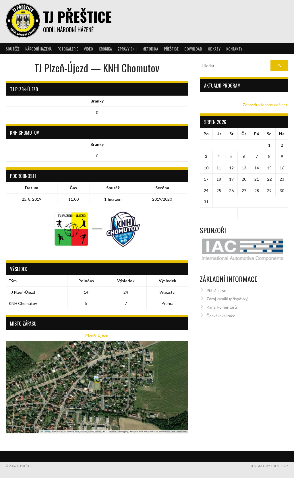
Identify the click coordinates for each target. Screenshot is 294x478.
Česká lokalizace (220, 315)
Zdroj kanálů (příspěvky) (227, 298)
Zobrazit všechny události (265, 104)
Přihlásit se (216, 290)
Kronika (105, 49)
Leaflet (46, 431)
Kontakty (234, 49)
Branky (97, 100)
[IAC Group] (244, 250)
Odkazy (214, 49)
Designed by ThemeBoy (269, 466)
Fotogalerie (67, 49)
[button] (97, 381)
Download (193, 49)
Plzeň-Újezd (97, 335)
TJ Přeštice (77, 16)
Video (88, 49)
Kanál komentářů (221, 307)
